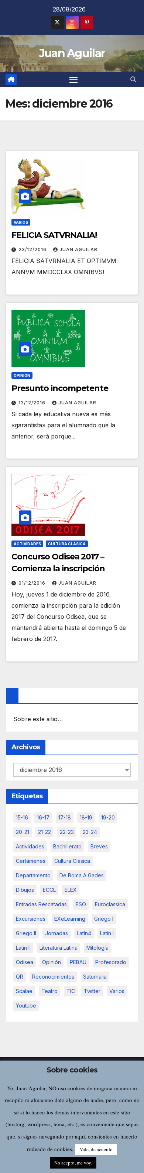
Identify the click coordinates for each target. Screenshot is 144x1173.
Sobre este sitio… (38, 719)
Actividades (27, 544)
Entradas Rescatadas (41, 904)
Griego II (26, 933)
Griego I (103, 919)
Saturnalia (95, 976)
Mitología (97, 947)
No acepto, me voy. (73, 1162)
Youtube (26, 1005)
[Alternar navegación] (73, 80)
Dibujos (25, 890)
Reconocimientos (53, 976)
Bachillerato (67, 846)
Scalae (24, 991)
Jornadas (56, 933)
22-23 (67, 832)
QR (19, 976)
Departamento (33, 875)
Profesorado (110, 962)
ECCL (49, 890)
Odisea (24, 962)
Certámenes (30, 861)
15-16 (22, 817)
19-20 (108, 817)
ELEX (71, 890)
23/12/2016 (33, 249)
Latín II (23, 947)
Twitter (92, 991)
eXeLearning (69, 919)
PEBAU (78, 962)
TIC (70, 991)
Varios (21, 222)
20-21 (22, 832)
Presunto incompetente (59, 388)
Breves (99, 846)
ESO (81, 904)
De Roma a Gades (81, 875)
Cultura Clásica (67, 544)
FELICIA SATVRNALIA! (54, 235)
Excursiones (30, 919)
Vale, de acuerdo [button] (96, 1149)
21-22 (44, 832)
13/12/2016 (32, 402)
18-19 (86, 817)
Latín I (107, 933)
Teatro (49, 991)
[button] (133, 79)
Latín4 (84, 933)
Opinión (22, 375)
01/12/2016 (32, 583)
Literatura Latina (59, 947)
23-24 (90, 832)
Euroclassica (110, 904)
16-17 (43, 817)
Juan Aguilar (72, 53)
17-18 (64, 817)
